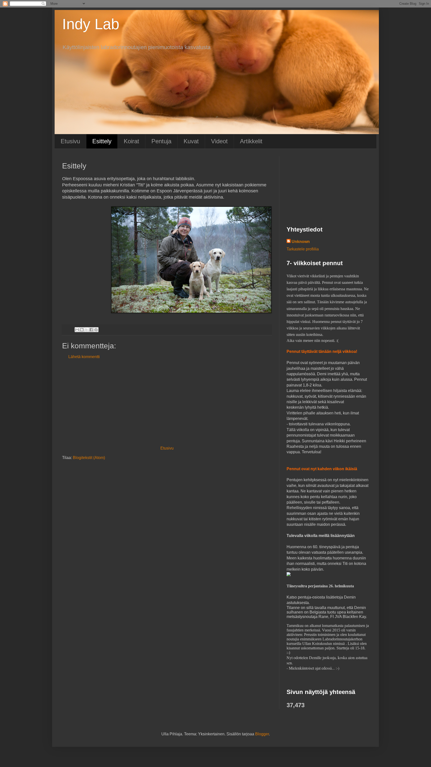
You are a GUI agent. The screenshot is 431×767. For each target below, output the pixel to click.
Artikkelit (251, 141)
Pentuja (161, 141)
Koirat (131, 141)
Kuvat (191, 141)
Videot (219, 141)
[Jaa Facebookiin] (91, 329)
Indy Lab (90, 24)
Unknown (301, 241)
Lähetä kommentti (84, 357)
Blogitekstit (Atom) (89, 458)
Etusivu (70, 141)
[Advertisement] (167, 403)
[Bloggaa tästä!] (81, 329)
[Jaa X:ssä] (86, 329)
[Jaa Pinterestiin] (96, 329)
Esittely (101, 141)
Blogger (262, 734)
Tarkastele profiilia (303, 249)
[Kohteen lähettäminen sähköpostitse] (77, 329)
